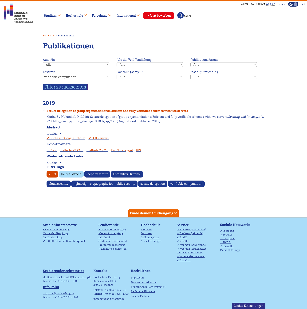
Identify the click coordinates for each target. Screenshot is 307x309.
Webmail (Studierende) (192, 245)
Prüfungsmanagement (111, 245)
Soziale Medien (140, 296)
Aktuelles (146, 229)
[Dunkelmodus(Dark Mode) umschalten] (293, 4)
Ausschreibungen (151, 241)
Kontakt (260, 3)
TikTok (227, 242)
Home (244, 3)
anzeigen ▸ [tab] (54, 133)
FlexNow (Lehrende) (191, 233)
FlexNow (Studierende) (192, 229)
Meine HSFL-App (230, 250)
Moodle (183, 241)
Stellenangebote (150, 237)
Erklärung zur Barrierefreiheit (148, 287)
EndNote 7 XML (97, 150)
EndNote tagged (122, 150)
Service (183, 225)
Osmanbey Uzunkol (127, 174)
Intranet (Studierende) (189, 252)
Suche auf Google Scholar (67, 138)
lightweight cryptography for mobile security (104, 184)
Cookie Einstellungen (249, 306)
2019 (52, 174)
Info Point (104, 237)
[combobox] (76, 64)
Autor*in (49, 60)
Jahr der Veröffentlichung (134, 60)
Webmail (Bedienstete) (192, 248)
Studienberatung (52, 237)
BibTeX (52, 150)
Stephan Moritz (97, 174)
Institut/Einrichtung (204, 72)
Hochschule (151, 225)
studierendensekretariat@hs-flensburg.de (67, 277)
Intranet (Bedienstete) (192, 256)
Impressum (138, 277)
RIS (138, 150)
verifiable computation (186, 184)
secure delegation (152, 184)
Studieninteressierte (60, 225)
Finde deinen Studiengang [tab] (151, 213)
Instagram (229, 238)
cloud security (58, 184)
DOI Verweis (100, 138)
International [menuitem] (124, 14)
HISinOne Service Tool (114, 248)
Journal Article (71, 174)
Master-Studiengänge (55, 233)
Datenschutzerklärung (144, 282)
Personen (146, 233)
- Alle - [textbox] (48, 65)
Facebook (228, 230)
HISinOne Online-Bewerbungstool (65, 241)
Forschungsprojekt (129, 72)
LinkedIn (228, 246)
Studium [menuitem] (48, 14)
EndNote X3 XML (71, 150)
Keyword (49, 72)
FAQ (252, 3)
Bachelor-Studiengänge (56, 229)
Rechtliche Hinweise (143, 291)
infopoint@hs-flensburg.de (58, 293)
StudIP (183, 237)
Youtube (227, 234)
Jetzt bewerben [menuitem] (160, 16)
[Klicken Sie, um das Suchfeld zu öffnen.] (180, 15)
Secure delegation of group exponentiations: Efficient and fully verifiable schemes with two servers (117, 111)
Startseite (48, 35)
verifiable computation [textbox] (60, 77)
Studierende (108, 225)
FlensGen (184, 260)
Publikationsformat (204, 60)
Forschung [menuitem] (97, 14)
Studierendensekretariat (112, 241)
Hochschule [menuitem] (72, 14)
